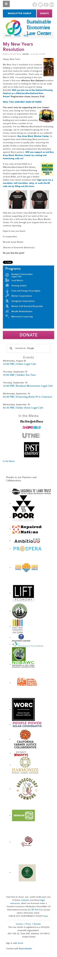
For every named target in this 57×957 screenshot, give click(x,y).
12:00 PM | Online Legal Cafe (19, 364)
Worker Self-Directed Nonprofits (27, 306)
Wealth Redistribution (21, 311)
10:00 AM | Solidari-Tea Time (19, 375)
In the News (9, 461)
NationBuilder (25, 948)
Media (17, 35)
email (20, 943)
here (45, 916)
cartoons (25, 900)
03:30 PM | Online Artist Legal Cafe (23, 407)
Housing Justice (19, 285)
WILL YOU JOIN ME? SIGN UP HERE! (22, 102)
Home (8, 35)
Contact (19, 924)
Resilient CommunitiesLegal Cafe (22, 275)
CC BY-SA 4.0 (35, 909)
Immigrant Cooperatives (23, 301)
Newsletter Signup (19, 13)
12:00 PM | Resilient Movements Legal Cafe (28, 385)
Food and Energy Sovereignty (25, 290)
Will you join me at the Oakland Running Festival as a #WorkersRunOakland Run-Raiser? (28, 93)
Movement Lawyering (22, 316)
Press (29, 924)
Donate (44, 13)
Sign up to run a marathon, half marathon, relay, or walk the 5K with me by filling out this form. (28, 183)
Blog (26, 35)
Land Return (17, 280)
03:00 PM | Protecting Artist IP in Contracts (27, 396)
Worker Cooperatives (21, 296)
